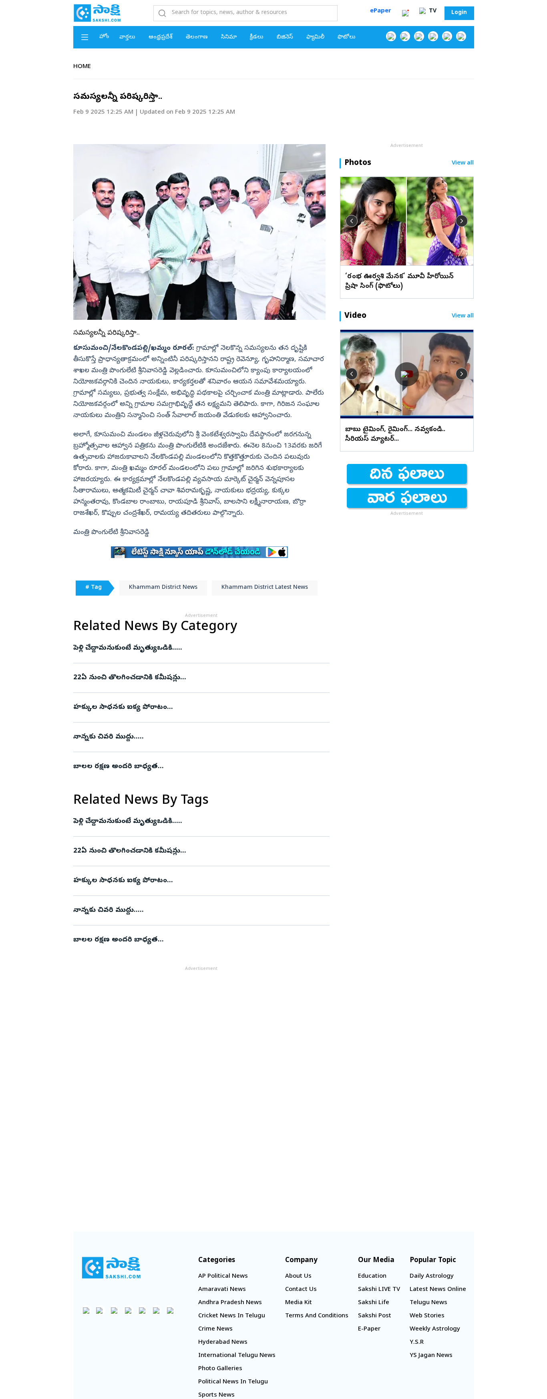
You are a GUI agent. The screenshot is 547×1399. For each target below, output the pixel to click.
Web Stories (427, 1316)
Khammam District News (163, 588)
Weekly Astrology (435, 1329)
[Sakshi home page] (111, 1268)
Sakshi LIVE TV (379, 1290)
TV (431, 11)
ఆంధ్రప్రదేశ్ (161, 37)
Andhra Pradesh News (230, 1303)
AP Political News (223, 1277)
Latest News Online (438, 1290)
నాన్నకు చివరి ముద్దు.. (198, 737)
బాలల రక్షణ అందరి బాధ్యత (193, 766)
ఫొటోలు (347, 37)
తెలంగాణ (197, 37)
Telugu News (428, 1303)
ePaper (380, 11)
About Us (298, 1277)
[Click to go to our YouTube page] (447, 36)
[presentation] (352, 221)
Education (372, 1277)
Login (459, 13)
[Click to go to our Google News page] (461, 36)
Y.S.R (417, 1343)
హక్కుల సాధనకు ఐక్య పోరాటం (195, 707)
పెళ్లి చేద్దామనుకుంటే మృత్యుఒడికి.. (199, 648)
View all (463, 164)
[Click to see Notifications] (405, 13)
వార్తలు (127, 37)
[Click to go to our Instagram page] (433, 36)
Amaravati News (222, 1290)
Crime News (215, 1329)
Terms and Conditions (316, 1316)
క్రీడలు (256, 37)
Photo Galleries (220, 1369)
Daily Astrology (432, 1277)
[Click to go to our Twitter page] (419, 36)
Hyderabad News (222, 1343)
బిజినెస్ (285, 37)
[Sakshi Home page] (97, 12)
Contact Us (301, 1290)
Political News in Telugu (233, 1382)
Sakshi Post (374, 1316)
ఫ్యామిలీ (315, 37)
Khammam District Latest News (264, 588)
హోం (104, 37)
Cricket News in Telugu (231, 1316)
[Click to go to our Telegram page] (156, 1310)
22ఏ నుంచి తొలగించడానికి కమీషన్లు (199, 677)
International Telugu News (237, 1356)
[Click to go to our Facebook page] (391, 36)
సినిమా (229, 37)
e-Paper (369, 1329)
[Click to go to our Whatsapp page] (405, 36)
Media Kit (298, 1303)
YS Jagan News (431, 1356)
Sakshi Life (373, 1303)
